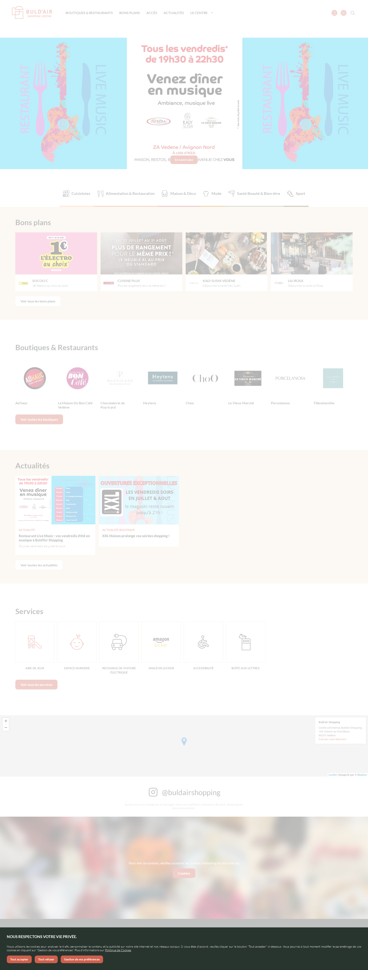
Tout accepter (19, 959)
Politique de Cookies (118, 950)
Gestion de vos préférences (82, 959)
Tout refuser (46, 959)
